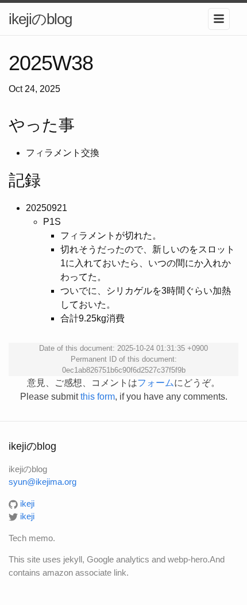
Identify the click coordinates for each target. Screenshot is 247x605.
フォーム (155, 383)
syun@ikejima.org (42, 482)
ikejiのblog (40, 19)
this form (97, 396)
